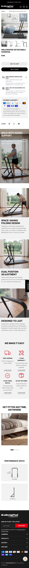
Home (3, 11)
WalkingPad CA (11, 563)
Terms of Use (21, 529)
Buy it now (14, 69)
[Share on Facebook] (9, 124)
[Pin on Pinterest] (19, 124)
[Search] (21, 7)
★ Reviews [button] (28, 286)
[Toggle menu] (27, 7)
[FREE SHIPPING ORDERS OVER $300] (26, 77)
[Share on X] (14, 124)
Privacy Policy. (4, 531)
